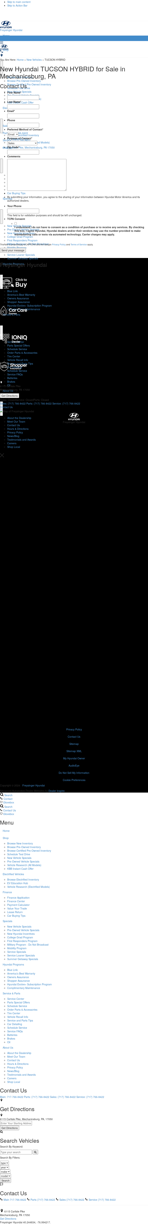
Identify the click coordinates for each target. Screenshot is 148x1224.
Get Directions (8, 1218)
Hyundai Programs (13, 964)
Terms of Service (79, 244)
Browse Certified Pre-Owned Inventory (29, 850)
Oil (8, 1042)
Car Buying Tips (16, 915)
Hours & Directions (18, 429)
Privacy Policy (15, 432)
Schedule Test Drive (18, 854)
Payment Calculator (18, 905)
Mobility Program (17, 948)
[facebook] (74, 575)
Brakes (11, 1038)
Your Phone (14, 206)
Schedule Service (17, 1006)
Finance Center (16, 901)
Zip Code (13, 147)
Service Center (15, 999)
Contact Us (13, 425)
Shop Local (13, 447)
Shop (6, 50)
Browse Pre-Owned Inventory (24, 847)
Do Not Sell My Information (74, 773)
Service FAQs (15, 1031)
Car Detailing (14, 1024)
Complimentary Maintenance (23, 988)
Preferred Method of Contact (25, 129)
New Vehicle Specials (19, 858)
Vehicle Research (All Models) (24, 865)
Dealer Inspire (57, 791)
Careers (11, 443)
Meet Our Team (16, 421)
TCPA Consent (16, 219)
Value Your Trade (17, 908)
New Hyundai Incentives (21, 933)
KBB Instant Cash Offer (20, 868)
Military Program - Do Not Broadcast (28, 944)
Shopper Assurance (18, 980)
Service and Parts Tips (20, 1020)
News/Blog (13, 436)
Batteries (12, 1035)
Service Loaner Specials (21, 955)
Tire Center (13, 1013)
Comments (13, 156)
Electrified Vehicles (13, 874)
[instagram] (74, 724)
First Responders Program (22, 941)
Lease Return (15, 912)
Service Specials (16, 952)
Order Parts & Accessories (22, 1009)
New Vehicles (34, 59)
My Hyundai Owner (74, 758)
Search (5, 1180)
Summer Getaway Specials (22, 959)
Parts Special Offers (18, 1002)
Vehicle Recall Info (17, 1017)
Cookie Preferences (74, 780)
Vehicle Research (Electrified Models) (28, 887)
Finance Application (18, 897)
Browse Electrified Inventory (23, 879)
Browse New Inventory (20, 843)
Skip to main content (19, 2)
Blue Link (12, 970)
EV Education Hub (17, 883)
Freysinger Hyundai (33, 785)
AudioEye (74, 765)
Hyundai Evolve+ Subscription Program (29, 984)
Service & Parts (11, 993)
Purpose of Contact (19, 138)
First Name (14, 92)
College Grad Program (20, 937)
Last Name (14, 102)
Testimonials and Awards (21, 439)
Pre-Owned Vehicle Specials (23, 861)
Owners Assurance (18, 977)
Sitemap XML (74, 751)
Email (11, 111)
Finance (7, 892)
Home (6, 35)
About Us (8, 1047)
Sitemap (74, 744)
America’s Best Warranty (21, 973)
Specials (7, 921)
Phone (11, 120)
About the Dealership (19, 418)
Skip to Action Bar (17, 5)
